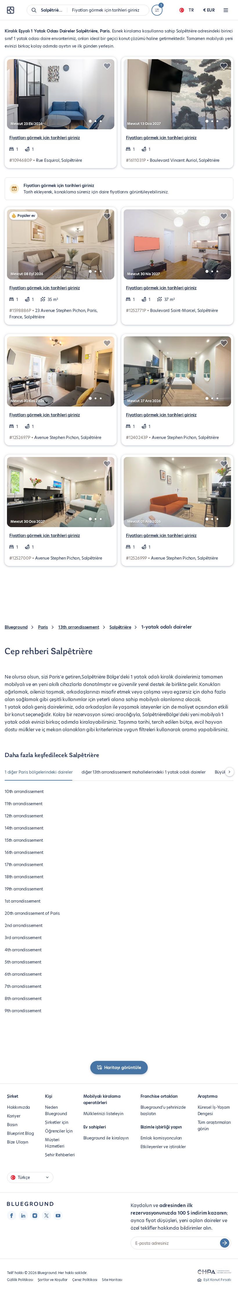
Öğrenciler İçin (58, 1131)
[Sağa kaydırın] (229, 771)
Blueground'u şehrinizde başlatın (163, 1110)
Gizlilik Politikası (20, 1279)
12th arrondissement (24, 816)
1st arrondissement (22, 901)
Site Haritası (112, 1279)
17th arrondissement (24, 865)
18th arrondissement (24, 877)
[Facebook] (11, 1215)
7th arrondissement (23, 986)
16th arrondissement (24, 852)
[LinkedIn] (23, 1215)
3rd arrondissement (23, 938)
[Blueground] (30, 1204)
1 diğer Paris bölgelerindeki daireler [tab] (38, 772)
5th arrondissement (23, 962)
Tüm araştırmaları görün (214, 1125)
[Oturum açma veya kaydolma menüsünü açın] (226, 10)
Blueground (16, 627)
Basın (12, 1125)
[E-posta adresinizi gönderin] (224, 1243)
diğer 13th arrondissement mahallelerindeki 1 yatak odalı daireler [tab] (143, 772)
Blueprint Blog (20, 1133)
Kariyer (13, 1116)
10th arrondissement (24, 791)
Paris (43, 627)
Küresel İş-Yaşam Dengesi (214, 1110)
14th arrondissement (24, 828)
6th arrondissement (23, 974)
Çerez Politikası (84, 1279)
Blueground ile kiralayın (106, 1138)
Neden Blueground (56, 1110)
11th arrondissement (23, 804)
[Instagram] (34, 1215)
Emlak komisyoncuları (161, 1138)
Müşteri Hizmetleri (54, 1143)
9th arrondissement (23, 1011)
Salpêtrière (120, 627)
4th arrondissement (23, 950)
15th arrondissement (24, 840)
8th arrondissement (23, 998)
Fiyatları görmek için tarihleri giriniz (44, 138)
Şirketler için (56, 1122)
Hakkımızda (18, 1107)
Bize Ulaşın (17, 1142)
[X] (46, 1215)
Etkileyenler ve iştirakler (163, 1147)
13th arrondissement (78, 627)
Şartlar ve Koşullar (53, 1279)
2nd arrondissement (23, 925)
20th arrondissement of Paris (32, 913)
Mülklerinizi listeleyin (103, 1114)
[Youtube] (58, 1215)
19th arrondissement (24, 889)
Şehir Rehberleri (60, 1155)
